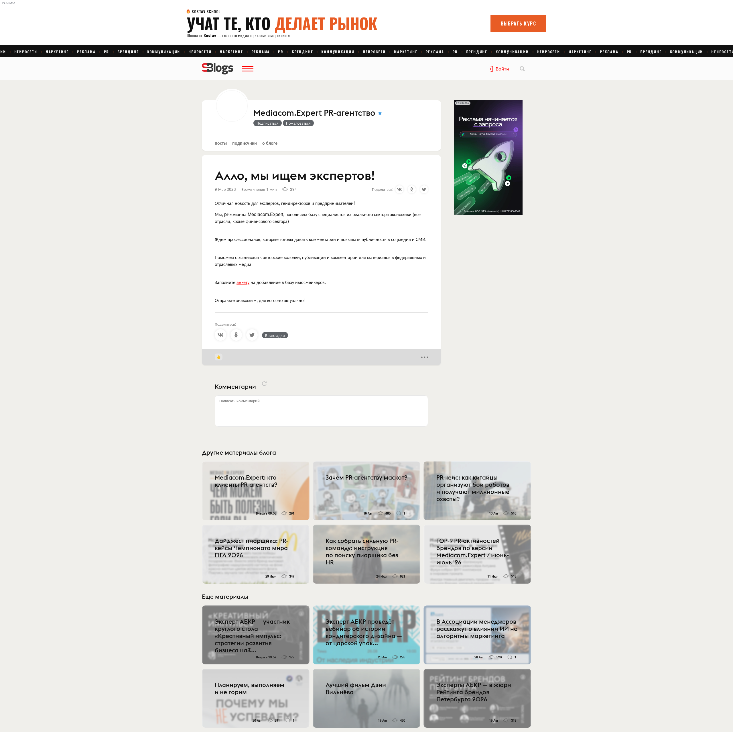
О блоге (269, 143)
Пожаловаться (298, 123)
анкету (243, 282)
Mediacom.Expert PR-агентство (314, 113)
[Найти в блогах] (522, 69)
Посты (221, 143)
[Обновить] (264, 383)
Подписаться (268, 123)
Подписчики (244, 143)
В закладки (275, 335)
